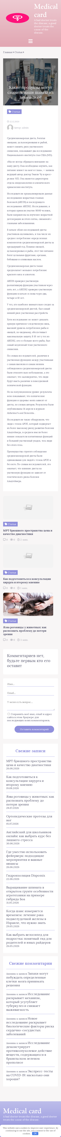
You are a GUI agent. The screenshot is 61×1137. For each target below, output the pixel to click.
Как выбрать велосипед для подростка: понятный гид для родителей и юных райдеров (29, 938)
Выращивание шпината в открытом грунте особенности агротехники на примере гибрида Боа (29, 893)
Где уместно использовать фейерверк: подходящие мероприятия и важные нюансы (26, 857)
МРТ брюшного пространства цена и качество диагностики (28, 763)
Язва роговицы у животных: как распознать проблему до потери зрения (30, 800)
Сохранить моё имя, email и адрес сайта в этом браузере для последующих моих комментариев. (29, 717)
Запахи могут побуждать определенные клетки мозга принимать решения (27, 979)
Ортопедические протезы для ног (29, 818)
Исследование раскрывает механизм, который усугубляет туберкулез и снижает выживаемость (28, 1002)
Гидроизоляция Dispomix (25, 875)
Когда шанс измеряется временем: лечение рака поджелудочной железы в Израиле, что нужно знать (26, 917)
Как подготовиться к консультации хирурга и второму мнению (25, 781)
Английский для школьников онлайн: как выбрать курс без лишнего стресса (28, 836)
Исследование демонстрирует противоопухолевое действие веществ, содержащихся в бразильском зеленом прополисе (29, 1052)
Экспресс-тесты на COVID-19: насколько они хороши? (29, 1075)
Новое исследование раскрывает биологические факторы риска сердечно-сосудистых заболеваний (30, 1026)
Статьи (18, 52)
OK (35, 1133)
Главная (7, 52)
